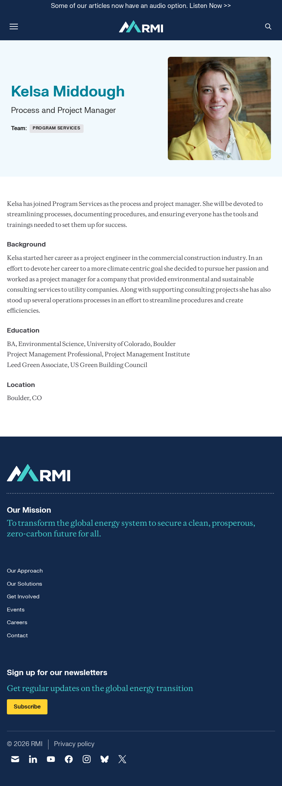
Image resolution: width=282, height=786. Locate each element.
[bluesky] (104, 759)
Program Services (56, 128)
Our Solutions (24, 583)
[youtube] (51, 759)
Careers (17, 622)
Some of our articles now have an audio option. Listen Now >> (141, 6)
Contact (17, 635)
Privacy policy (74, 744)
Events (15, 609)
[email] (15, 759)
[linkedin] (33, 759)
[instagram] (86, 759)
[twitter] (122, 759)
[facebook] (69, 759)
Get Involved (23, 596)
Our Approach (25, 570)
